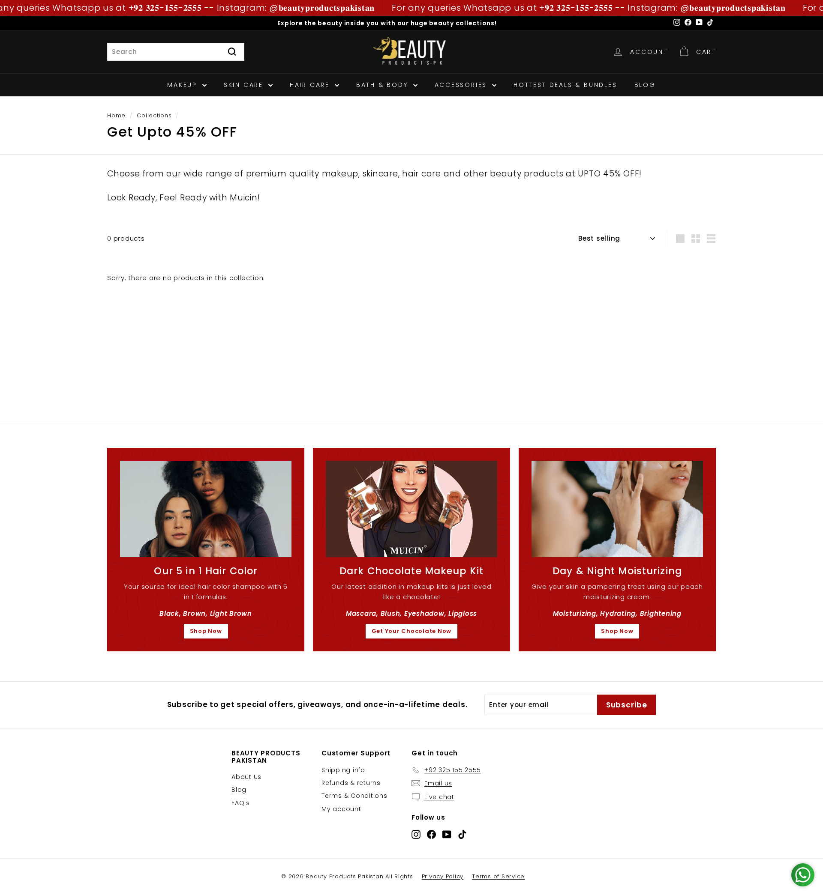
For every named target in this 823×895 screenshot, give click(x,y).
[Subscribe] (552, 492)
